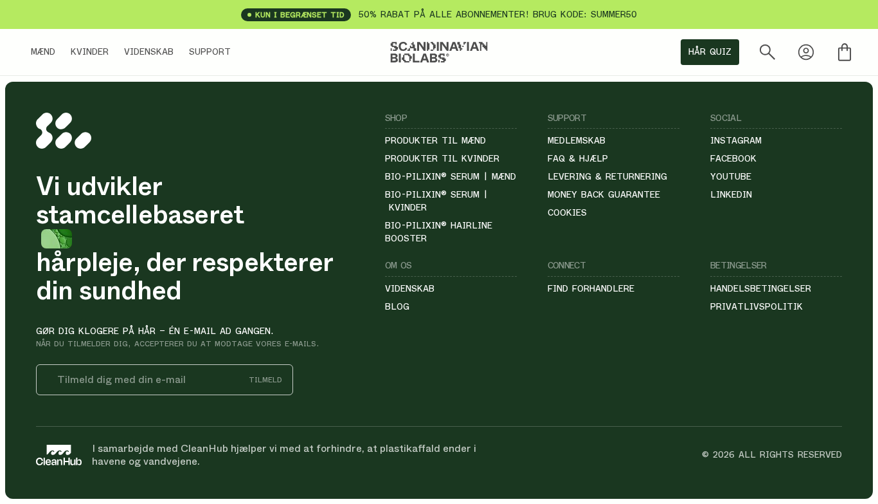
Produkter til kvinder (442, 158)
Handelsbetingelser (760, 288)
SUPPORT (210, 51)
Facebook (733, 158)
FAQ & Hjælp (578, 158)
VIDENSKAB (149, 51)
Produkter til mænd (435, 140)
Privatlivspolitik (756, 306)
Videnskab (410, 288)
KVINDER (90, 51)
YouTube (730, 176)
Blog (397, 306)
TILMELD (265, 380)
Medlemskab (576, 140)
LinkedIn (731, 194)
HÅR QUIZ (709, 51)
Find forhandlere (591, 288)
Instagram (736, 140)
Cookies (567, 212)
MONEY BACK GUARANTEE (604, 194)
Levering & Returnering (607, 176)
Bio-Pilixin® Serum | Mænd (450, 176)
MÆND (43, 51)
